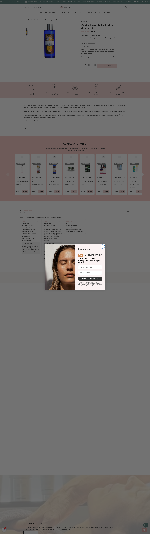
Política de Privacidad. (86, 286)
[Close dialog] (103, 246)
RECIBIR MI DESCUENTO (90, 279)
